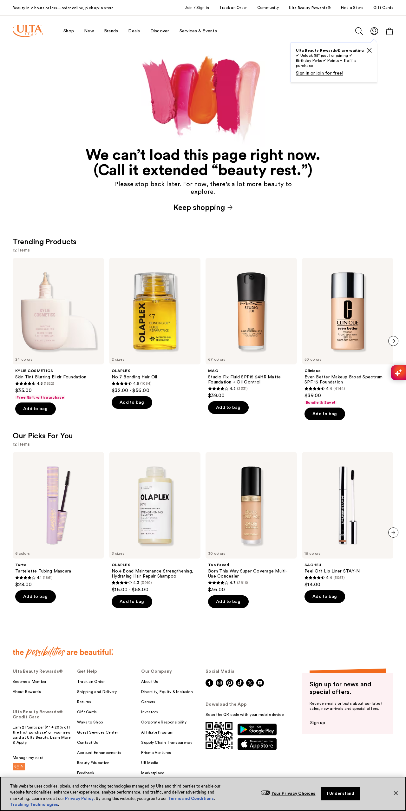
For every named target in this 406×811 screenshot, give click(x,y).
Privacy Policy (79, 798)
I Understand (341, 793)
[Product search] (359, 31)
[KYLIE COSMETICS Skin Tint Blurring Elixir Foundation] (58, 329)
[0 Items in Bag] (389, 31)
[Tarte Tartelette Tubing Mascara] (58, 520)
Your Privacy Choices (294, 793)
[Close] (396, 793)
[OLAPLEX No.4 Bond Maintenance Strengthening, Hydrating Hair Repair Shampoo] (154, 522)
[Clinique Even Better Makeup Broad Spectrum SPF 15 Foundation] (347, 331)
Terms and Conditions (191, 798)
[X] (369, 50)
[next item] (393, 341)
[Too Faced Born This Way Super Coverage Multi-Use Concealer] (251, 522)
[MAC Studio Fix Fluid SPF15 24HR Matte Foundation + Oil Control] (251, 328)
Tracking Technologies (34, 804)
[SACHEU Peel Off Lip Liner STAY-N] (347, 520)
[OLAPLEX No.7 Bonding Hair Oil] (154, 326)
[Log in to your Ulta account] (374, 31)
